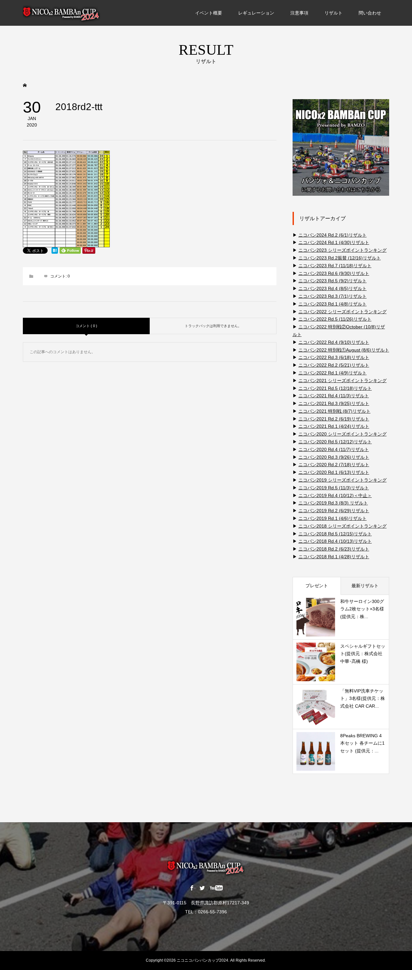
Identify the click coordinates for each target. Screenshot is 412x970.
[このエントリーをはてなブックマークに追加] (55, 250)
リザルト (333, 12)
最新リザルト (365, 585)
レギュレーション (256, 12)
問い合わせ (370, 12)
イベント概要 (208, 12)
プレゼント (316, 585)
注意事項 (299, 12)
